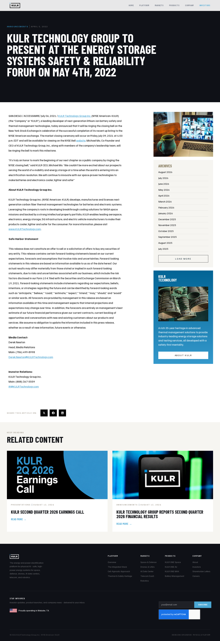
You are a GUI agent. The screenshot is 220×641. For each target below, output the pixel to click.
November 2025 (167, 225)
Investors (204, 5)
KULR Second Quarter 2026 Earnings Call (47, 512)
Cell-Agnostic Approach (119, 571)
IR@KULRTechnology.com (24, 386)
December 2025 (167, 219)
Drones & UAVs (147, 567)
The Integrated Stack (117, 567)
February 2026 (166, 207)
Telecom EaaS (147, 576)
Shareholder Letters (201, 571)
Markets (159, 5)
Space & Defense (148, 562)
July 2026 (163, 178)
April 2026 (163, 195)
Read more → (18, 519)
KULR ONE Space (173, 562)
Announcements (17, 26)
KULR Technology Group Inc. (74, 116)
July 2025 (163, 248)
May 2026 (164, 189)
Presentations (21, 504)
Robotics (144, 580)
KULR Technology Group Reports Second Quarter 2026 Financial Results (159, 514)
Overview (112, 562)
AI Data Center (146, 571)
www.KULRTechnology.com (25, 229)
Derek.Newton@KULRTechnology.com (31, 357)
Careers (196, 576)
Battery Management (174, 576)
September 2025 (167, 236)
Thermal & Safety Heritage (120, 576)
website (81, 140)
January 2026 (165, 213)
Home (131, 5)
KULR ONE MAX (172, 571)
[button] (44, 413)
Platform (144, 5)
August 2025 (165, 242)
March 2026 (165, 201)
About (195, 562)
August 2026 (165, 172)
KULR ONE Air (171, 567)
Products (174, 5)
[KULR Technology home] (15, 5)
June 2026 (163, 183)
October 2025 (166, 231)
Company (189, 5)
